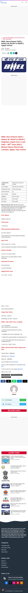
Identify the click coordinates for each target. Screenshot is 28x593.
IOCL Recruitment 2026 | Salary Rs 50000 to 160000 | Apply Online (18, 491)
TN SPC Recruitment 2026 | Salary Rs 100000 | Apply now (18, 466)
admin (8, 48)
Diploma (5, 37)
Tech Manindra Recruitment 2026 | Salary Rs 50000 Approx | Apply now (18, 511)
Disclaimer (4, 565)
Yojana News (4, 552)
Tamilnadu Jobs (5, 545)
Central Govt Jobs (5, 547)
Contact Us (4, 563)
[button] (22, 2)
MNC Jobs (3, 549)
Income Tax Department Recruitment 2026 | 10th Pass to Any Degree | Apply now (17, 499)
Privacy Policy (4, 567)
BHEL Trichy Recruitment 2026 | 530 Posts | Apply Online (17, 484)
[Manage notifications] (3, 590)
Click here (12, 356)
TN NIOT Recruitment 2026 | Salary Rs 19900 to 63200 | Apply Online (18, 457)
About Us (3, 561)
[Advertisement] (14, 21)
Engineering (11, 37)
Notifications (19, 37)
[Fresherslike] (4, 2)
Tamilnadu (8, 39)
